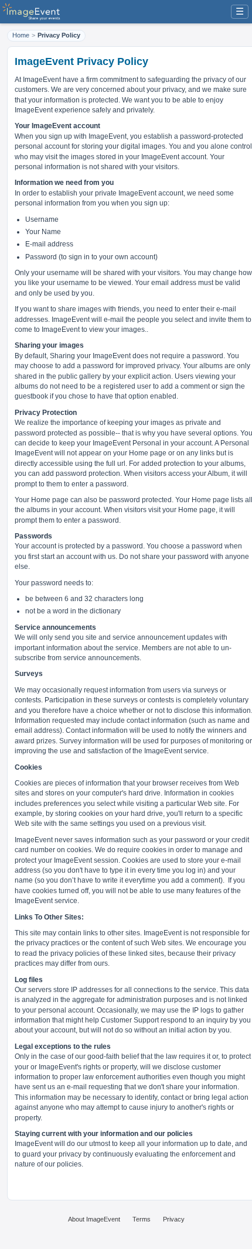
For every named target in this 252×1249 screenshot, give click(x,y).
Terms (141, 1219)
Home (20, 35)
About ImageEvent (94, 1219)
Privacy (174, 1219)
